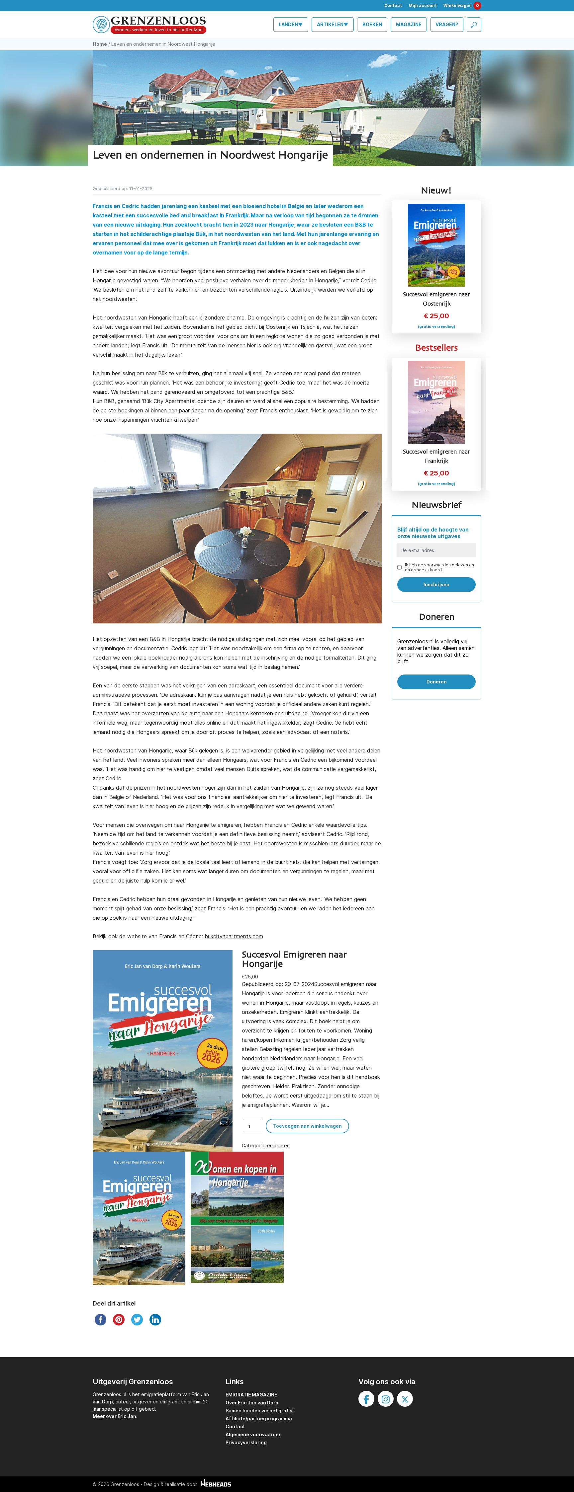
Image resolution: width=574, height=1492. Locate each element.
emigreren (278, 1145)
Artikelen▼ (332, 24)
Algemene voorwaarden (254, 1434)
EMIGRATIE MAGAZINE (251, 1394)
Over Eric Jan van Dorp (252, 1402)
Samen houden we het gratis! (260, 1410)
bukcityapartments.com (234, 936)
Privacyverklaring (246, 1442)
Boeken (372, 24)
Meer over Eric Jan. (115, 1416)
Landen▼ (291, 24)
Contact (393, 5)
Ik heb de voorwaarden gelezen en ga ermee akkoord (439, 567)
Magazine (409, 24)
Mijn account (423, 5)
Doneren (437, 681)
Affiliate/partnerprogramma (259, 1418)
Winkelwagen (461, 5)
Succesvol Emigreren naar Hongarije (294, 959)
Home (100, 44)
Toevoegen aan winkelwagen (307, 1126)
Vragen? (446, 24)
